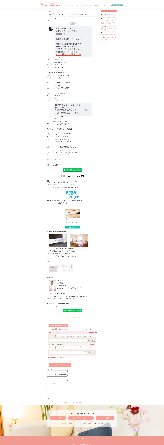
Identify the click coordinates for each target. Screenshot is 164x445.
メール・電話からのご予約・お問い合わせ (72, 318)
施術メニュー (79, 5)
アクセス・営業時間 (94, 5)
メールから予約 (105, 418)
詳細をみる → (72, 227)
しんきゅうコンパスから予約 (81, 418)
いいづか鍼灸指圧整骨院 (53, 357)
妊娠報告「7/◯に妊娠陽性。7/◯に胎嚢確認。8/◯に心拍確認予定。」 (108, 28)
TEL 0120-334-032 (68, 423)
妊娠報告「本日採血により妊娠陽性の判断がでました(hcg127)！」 (108, 39)
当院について (71, 5)
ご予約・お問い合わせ (117, 5)
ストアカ (68, 208)
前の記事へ (67, 402)
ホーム (65, 5)
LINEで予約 (58, 418)
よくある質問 (102, 5)
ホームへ (72, 402)
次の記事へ (78, 402)
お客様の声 (85, 5)
